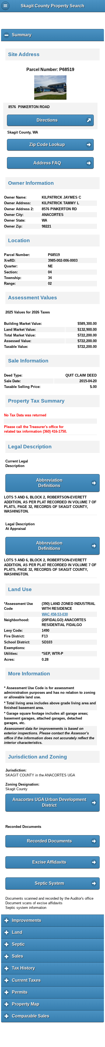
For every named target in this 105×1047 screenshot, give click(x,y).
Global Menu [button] (5, 6)
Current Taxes (27, 982)
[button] (50, 120)
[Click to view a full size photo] (50, 98)
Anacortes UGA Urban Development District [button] (49, 802)
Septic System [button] (49, 883)
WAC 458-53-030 (55, 614)
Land (18, 934)
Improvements (28, 922)
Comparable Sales (32, 1018)
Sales (19, 958)
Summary (23, 37)
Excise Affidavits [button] (49, 862)
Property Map (27, 1006)
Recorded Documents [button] (49, 841)
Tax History (25, 970)
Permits (21, 994)
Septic (19, 946)
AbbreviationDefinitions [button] (49, 483)
